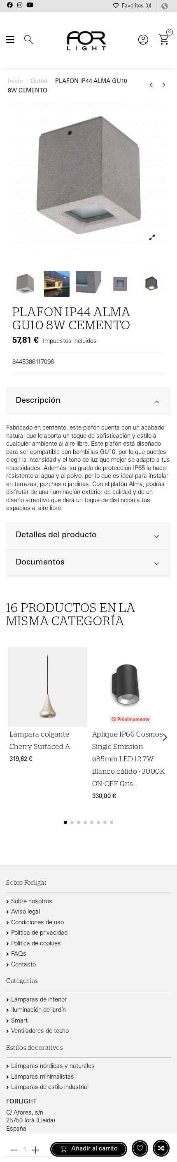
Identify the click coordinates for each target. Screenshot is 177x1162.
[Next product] (164, 87)
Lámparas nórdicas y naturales (53, 1066)
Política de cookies (36, 944)
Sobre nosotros (31, 902)
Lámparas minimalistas (42, 1077)
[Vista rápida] (79, 692)
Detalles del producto (56, 535)
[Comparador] (79, 676)
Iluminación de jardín (38, 1010)
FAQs (18, 954)
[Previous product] (152, 87)
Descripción (38, 401)
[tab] (88, 401)
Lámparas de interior (39, 1000)
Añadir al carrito (94, 1149)
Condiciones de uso (37, 923)
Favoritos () (136, 6)
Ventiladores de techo (40, 1031)
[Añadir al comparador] (161, 1148)
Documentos (40, 563)
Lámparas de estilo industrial (49, 1087)
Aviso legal (25, 912)
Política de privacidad (39, 933)
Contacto (23, 965)
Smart (19, 1021)
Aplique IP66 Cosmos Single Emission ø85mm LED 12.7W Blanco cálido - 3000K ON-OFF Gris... (128, 759)
